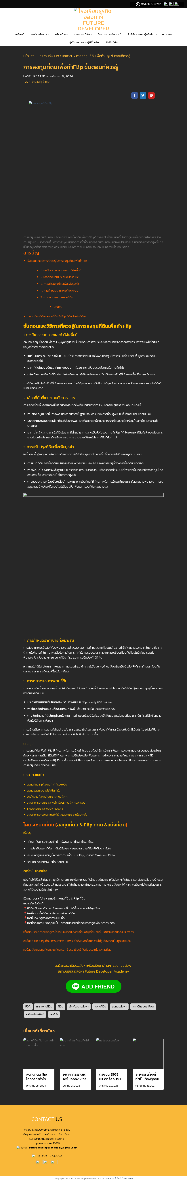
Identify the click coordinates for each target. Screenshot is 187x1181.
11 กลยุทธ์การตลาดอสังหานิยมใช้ (45, 809)
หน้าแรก (29, 56)
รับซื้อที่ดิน (112, 42)
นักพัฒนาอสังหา (79, 1006)
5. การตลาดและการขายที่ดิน (57, 297)
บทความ (167, 34)
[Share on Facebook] (134, 95)
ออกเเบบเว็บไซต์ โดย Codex (119, 1178)
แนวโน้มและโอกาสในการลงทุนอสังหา (47, 796)
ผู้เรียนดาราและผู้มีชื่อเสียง (84, 42)
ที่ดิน (60, 1006)
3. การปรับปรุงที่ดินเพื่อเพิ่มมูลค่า (60, 284)
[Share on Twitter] (143, 95)
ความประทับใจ (82, 34)
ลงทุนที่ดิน (100, 1006)
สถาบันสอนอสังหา (143, 1006)
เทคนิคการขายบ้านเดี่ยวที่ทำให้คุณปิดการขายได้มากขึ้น (57, 815)
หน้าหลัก (20, 34)
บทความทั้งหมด (48, 56)
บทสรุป (58, 307)
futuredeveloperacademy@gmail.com (53, 1148)
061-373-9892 (150, 4)
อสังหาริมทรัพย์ (35, 1014)
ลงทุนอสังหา (119, 1006)
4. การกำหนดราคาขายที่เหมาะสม (59, 290)
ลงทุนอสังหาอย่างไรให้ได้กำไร (43, 790)
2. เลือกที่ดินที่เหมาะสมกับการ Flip (60, 277)
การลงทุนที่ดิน (44, 1006)
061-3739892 (52, 1155)
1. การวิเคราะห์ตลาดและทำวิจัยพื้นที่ (61, 270)
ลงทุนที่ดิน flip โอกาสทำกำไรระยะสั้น (47, 784)
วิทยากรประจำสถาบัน (110, 34)
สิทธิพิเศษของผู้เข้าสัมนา (142, 34)
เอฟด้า (54, 1014)
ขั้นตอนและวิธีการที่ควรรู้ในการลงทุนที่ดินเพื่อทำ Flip (57, 260)
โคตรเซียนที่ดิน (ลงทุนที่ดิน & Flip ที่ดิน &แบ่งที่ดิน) (56, 316)
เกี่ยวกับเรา (61, 34)
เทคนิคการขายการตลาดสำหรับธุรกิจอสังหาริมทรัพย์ (56, 802)
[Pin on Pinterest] (151, 95)
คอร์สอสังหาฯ (39, 34)
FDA (28, 1006)
